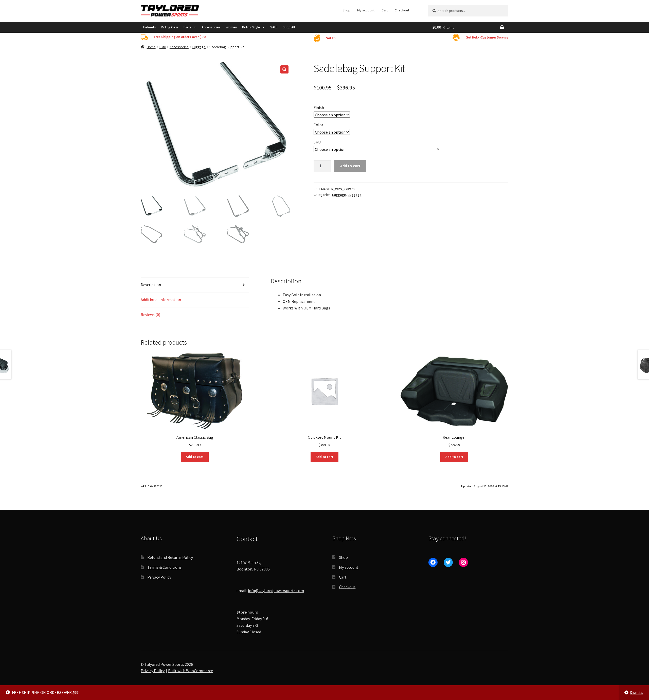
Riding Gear (169, 27)
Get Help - (487, 37)
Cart (385, 10)
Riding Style (251, 27)
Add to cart (350, 165)
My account (365, 10)
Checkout (402, 10)
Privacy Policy (159, 577)
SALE (274, 27)
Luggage (199, 47)
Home (151, 47)
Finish (319, 107)
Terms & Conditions (164, 567)
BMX (162, 47)
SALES (331, 38)
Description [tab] (151, 284)
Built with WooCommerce (190, 670)
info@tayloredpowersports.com (276, 590)
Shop (346, 10)
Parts (187, 27)
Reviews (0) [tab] (150, 314)
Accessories (211, 27)
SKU (317, 141)
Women (231, 27)
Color (318, 124)
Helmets (149, 27)
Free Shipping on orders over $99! (180, 36)
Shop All (289, 27)
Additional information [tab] (161, 299)
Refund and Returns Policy (170, 557)
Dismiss (636, 692)
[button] (284, 69)
